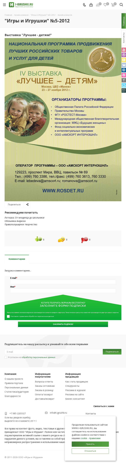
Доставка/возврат (44, 398)
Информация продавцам (73, 375)
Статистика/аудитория (17, 391)
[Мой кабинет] (91, 4)
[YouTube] (124, 50)
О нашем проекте (14, 378)
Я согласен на (31, 357)
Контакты (91, 413)
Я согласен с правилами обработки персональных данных (32, 316)
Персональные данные (16, 387)
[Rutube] (124, 55)
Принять (90, 444)
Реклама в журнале (75, 390)
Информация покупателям (43, 375)
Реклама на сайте (74, 394)
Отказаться (90, 450)
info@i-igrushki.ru (58, 412)
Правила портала (14, 383)
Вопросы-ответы (44, 381)
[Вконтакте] (124, 65)
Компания (10, 373)
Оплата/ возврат (44, 394)
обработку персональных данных (38, 357)
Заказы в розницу (44, 390)
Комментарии (17, 258)
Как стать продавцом (76, 381)
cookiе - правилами (90, 438)
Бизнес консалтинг (75, 398)
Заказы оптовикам (45, 385)
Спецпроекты (72, 385)
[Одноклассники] (124, 60)
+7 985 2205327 (18, 413)
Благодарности (13, 396)
